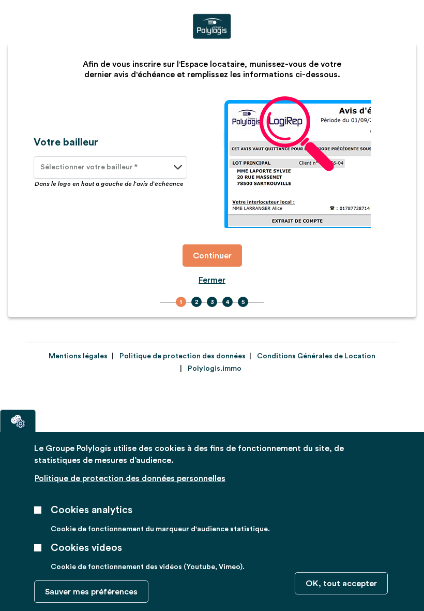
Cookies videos (86, 548)
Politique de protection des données (182, 356)
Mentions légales (78, 356)
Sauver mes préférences (91, 592)
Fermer (212, 280)
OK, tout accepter (341, 583)
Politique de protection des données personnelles (130, 478)
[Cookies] (18, 421)
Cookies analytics (91, 510)
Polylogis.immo (214, 368)
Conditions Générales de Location (316, 356)
